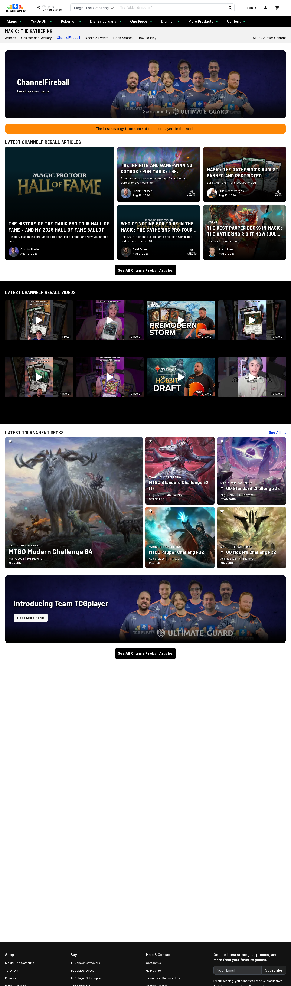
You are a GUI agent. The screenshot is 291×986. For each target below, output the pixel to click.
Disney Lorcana (103, 21)
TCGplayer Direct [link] (82, 970)
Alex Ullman (227, 249)
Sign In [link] (251, 7)
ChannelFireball (68, 37)
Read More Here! (30, 618)
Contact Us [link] (153, 962)
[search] (171, 7)
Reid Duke (140, 249)
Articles (10, 38)
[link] (15, 8)
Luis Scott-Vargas (231, 191)
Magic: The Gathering (29, 30)
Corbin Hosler (30, 249)
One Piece (138, 21)
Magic (12, 21)
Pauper (212, 222)
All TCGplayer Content (269, 38)
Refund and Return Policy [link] (163, 978)
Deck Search (123, 38)
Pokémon (68, 21)
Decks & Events (96, 38)
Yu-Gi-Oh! (39, 21)
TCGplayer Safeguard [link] (85, 962)
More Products (200, 21)
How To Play (147, 38)
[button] (230, 8)
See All (275, 432)
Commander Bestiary (36, 38)
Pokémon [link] (11, 978)
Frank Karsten (143, 191)
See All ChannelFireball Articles (145, 270)
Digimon (168, 21)
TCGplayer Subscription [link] (87, 978)
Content (234, 21)
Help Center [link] (154, 970)
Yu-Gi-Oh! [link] (11, 970)
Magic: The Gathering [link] (19, 962)
